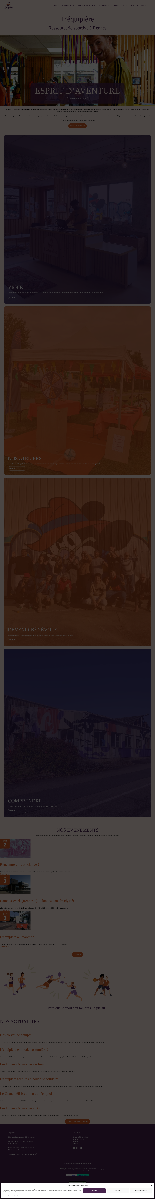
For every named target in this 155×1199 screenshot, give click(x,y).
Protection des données (9, 1195)
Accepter (94, 1190)
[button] (151, 1185)
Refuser (117, 1190)
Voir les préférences (141, 1190)
